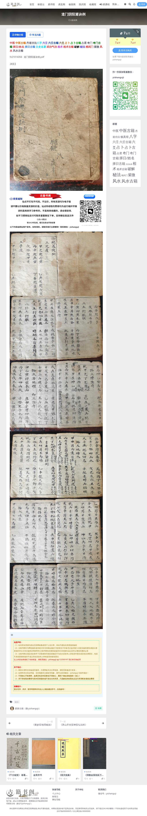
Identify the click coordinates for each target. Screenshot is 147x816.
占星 (119, 153)
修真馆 (124, 137)
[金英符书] (43, 753)
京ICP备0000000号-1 (65, 811)
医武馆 (82, 4)
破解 (131, 168)
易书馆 (51, 4)
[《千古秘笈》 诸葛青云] (18, 753)
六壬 (116, 142)
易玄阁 (61, 4)
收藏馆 (92, 4)
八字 (133, 136)
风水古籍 (129, 181)
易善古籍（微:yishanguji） (28, 708)
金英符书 (37, 775)
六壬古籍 (125, 142)
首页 (32, 4)
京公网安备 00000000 (81, 811)
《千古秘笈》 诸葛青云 (18, 776)
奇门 (126, 153)
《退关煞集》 (65, 775)
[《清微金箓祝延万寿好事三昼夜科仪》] (94, 753)
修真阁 (72, 4)
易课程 (106, 4)
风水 (117, 181)
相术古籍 (122, 169)
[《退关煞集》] (69, 753)
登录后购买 (126, 50)
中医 (116, 131)
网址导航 (56, 799)
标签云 (41, 4)
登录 (143, 4)
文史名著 (129, 164)
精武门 (124, 175)
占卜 (120, 147)
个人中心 (56, 793)
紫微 (131, 174)
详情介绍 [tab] (18, 34)
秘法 (17, 702)
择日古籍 (119, 163)
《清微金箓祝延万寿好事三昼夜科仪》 (94, 776)
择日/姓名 (127, 158)
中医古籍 (127, 130)
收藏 (99, 708)
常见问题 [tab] (36, 34)
